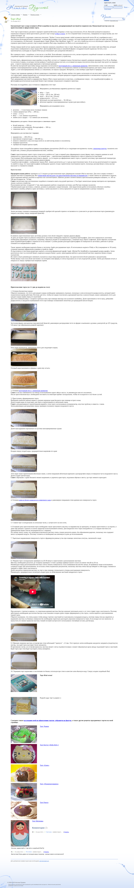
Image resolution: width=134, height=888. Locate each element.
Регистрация (107, 9)
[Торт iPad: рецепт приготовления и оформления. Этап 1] (24, 312)
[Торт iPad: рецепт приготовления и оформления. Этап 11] (24, 632)
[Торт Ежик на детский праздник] (24, 773)
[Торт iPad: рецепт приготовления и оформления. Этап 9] (24, 512)
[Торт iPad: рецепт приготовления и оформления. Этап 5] (24, 418)
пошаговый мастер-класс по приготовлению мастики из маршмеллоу (62, 175)
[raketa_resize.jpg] (24, 810)
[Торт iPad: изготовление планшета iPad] (24, 200)
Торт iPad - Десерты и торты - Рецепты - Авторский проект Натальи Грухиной (27, 8)
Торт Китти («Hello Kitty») (49, 745)
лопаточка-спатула (99, 148)
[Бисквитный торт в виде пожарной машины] (24, 792)
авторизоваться (44, 861)
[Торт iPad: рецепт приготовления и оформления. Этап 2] (24, 337)
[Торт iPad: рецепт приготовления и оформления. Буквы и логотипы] (24, 272)
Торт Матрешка (37, 821)
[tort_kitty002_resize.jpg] (24, 753)
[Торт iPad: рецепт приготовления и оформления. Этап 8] (24, 489)
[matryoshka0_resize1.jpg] (20, 833)
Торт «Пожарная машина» (49, 784)
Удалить (66, 832)
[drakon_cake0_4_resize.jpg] (24, 734)
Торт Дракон (44, 726)
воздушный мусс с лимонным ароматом (73, 66)
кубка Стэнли (60, 34)
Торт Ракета (44, 802)
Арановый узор (114, 20)
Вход (125, 7)
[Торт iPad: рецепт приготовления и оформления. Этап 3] (24, 357)
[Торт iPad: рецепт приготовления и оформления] (24, 96)
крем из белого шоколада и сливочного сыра (35, 500)
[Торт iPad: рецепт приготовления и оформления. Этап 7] (24, 463)
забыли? (120, 5)
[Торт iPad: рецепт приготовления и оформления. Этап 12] (24, 660)
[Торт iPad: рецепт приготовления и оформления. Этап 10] (24, 550)
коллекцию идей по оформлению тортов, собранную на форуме (47, 720)
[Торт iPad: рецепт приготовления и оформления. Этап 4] (24, 380)
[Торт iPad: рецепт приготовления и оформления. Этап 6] (24, 440)
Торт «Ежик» (44, 765)
